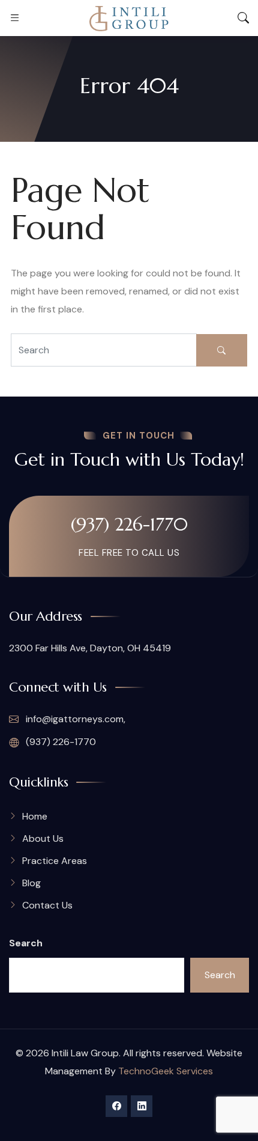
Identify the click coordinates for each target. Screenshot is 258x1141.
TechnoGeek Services (165, 1071)
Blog (31, 883)
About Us (43, 838)
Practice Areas (54, 860)
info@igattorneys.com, (74, 719)
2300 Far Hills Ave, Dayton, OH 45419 (90, 648)
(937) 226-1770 (129, 524)
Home (34, 816)
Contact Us (47, 905)
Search (26, 943)
